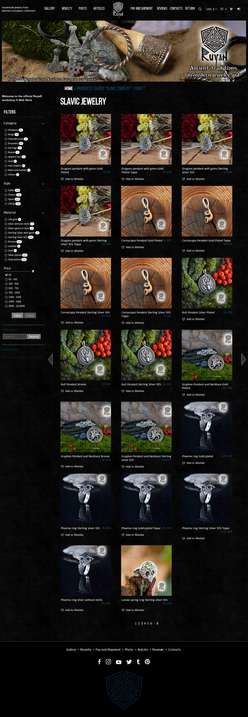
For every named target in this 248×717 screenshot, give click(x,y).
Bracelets (13, 143)
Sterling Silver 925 (18, 237)
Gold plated (14, 259)
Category (10, 123)
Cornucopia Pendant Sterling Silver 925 (85, 312)
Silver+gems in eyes (19, 228)
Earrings (13, 147)
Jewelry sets (15, 156)
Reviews (162, 9)
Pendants (13, 130)
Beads (11, 152)
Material (10, 212)
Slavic (11, 199)
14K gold (13, 219)
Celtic (11, 190)
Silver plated (15, 255)
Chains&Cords (16, 139)
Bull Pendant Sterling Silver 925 (141, 384)
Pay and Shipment (142, 9)
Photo (83, 9)
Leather (12, 246)
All (9, 274)
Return (190, 9)
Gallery (49, 9)
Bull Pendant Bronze (73, 384)
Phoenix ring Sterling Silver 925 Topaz (205, 528)
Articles (99, 9)
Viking (11, 203)
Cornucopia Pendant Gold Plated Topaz (206, 240)
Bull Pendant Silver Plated (198, 312)
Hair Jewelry (15, 165)
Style (7, 183)
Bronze (12, 241)
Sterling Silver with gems (21, 232)
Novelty (67, 9)
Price (7, 268)
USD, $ (210, 9)
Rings (11, 134)
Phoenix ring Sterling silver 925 (80, 528)
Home (69, 88)
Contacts (176, 9)
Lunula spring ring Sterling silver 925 (144, 600)
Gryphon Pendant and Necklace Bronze (85, 456)
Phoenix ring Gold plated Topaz (140, 528)
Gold (11, 161)
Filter (17, 315)
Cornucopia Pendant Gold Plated (141, 240)
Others (12, 174)
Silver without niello (19, 223)
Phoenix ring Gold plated (197, 456)
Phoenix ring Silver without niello (81, 600)
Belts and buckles (17, 170)
